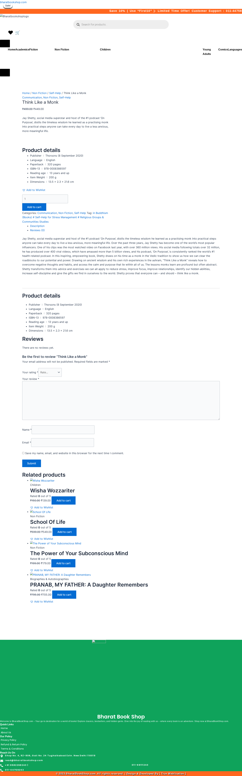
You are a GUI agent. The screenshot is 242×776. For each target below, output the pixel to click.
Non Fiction (62, 49)
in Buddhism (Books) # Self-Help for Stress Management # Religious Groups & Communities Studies (65, 217)
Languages (235, 49)
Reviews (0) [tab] (37, 230)
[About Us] (121, 732)
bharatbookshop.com (13, 2)
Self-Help (55, 93)
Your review (30, 379)
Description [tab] (37, 226)
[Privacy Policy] (121, 740)
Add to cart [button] (63, 500)
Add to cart (34, 207)
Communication (32, 97)
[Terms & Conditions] (121, 749)
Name (27, 429)
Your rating (30, 372)
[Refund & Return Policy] (121, 744)
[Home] (121, 728)
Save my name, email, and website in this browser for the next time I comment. (74, 453)
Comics (223, 49)
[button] (33, 190)
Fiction (33, 49)
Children (105, 49)
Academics (22, 49)
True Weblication (172, 773)
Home (11, 49)
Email (26, 442)
